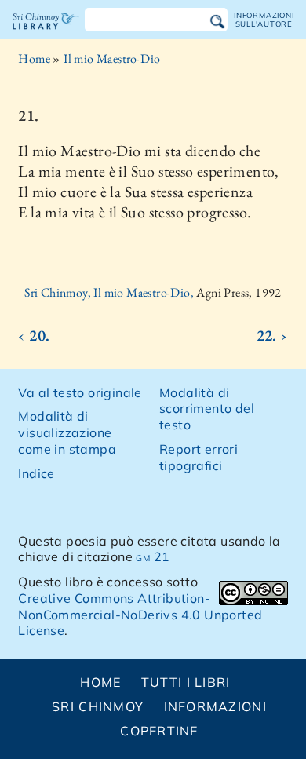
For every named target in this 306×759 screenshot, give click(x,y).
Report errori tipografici (198, 457)
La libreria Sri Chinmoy (46, 34)
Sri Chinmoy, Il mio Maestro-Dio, (110, 292)
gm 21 (152, 556)
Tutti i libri (186, 682)
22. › (272, 335)
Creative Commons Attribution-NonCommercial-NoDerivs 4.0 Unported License (140, 614)
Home (34, 58)
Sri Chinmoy (98, 706)
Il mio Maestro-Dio (112, 58)
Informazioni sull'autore (263, 19)
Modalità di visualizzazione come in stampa (67, 432)
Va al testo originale (79, 392)
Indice (36, 473)
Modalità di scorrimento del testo (206, 409)
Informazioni (215, 706)
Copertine (159, 731)
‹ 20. (33, 335)
